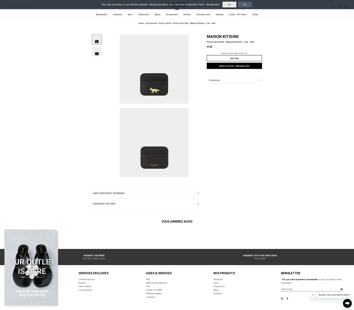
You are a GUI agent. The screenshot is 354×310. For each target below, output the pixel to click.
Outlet (255, 14)
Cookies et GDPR (154, 290)
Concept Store (203, 14)
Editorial (219, 14)
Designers (218, 279)
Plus (246, 53)
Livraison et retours (104, 204)
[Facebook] (287, 298)
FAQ (148, 279)
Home (141, 23)
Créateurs (117, 14)
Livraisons (150, 297)
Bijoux (157, 14)
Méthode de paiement (156, 283)
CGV (148, 286)
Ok (341, 289)
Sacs (130, 14)
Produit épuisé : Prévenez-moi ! (234, 66)
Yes (229, 4)
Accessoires (172, 14)
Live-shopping (85, 290)
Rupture (234, 58)
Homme (187, 14)
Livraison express (87, 279)
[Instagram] (282, 298)
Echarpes (218, 293)
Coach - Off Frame (238, 14)
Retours (82, 283)
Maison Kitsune (223, 36)
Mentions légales (154, 293)
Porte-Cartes (165, 23)
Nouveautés (101, 14)
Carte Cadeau (85, 286)
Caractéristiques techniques (109, 193)
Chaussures (143, 14)
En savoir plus (214, 80)
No (245, 4)
